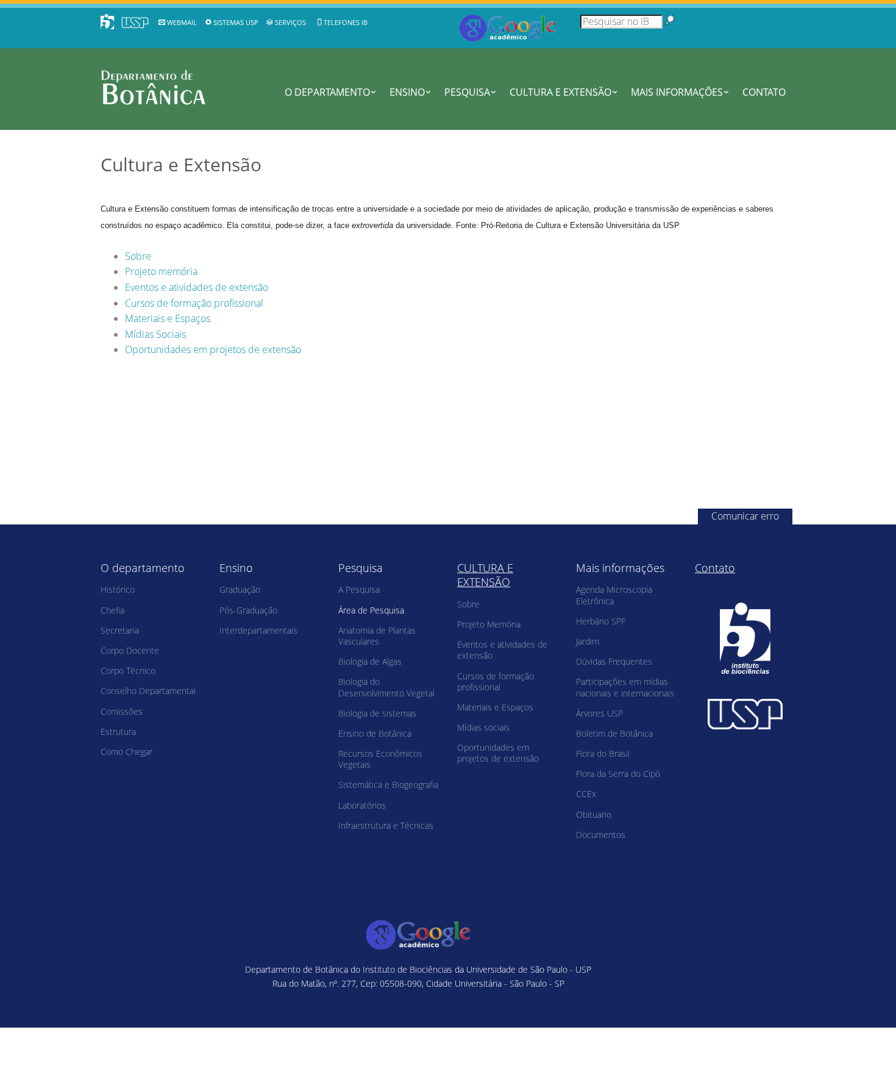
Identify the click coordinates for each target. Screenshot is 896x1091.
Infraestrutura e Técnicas (385, 825)
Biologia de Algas (370, 661)
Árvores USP (599, 713)
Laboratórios (362, 805)
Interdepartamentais (258, 630)
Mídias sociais (483, 727)
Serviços (290, 22)
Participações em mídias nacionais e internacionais (625, 687)
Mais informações (677, 92)
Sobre (138, 256)
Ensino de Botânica (374, 733)
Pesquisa (467, 92)
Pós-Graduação (248, 610)
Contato (764, 92)
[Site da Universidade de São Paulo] (745, 714)
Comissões (122, 711)
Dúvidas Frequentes (614, 661)
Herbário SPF (600, 621)
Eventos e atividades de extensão (196, 287)
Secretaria (120, 630)
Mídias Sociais (155, 334)
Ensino (407, 92)
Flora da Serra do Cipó (618, 773)
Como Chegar (126, 751)
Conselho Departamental (148, 690)
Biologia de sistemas (377, 713)
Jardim (587, 641)
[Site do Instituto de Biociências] (745, 638)
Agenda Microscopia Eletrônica (614, 595)
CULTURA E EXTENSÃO (560, 92)
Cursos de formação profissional (194, 303)
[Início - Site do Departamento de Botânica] (163, 87)
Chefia (112, 610)
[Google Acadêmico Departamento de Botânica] (507, 26)
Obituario (593, 814)
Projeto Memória (489, 624)
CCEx (586, 793)
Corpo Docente (130, 650)
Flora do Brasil (603, 753)
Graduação (239, 589)
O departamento (327, 92)
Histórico (118, 589)
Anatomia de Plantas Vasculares (377, 635)
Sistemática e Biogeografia (388, 784)
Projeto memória (161, 271)
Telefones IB (346, 22)
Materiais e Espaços (167, 318)
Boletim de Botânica (614, 733)
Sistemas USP (235, 22)
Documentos (600, 834)
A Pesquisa (359, 589)
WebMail (182, 22)
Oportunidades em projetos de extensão (213, 349)
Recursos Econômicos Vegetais (380, 759)
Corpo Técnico (128, 670)
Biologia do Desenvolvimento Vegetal (386, 687)
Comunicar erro (745, 516)
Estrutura (118, 731)
